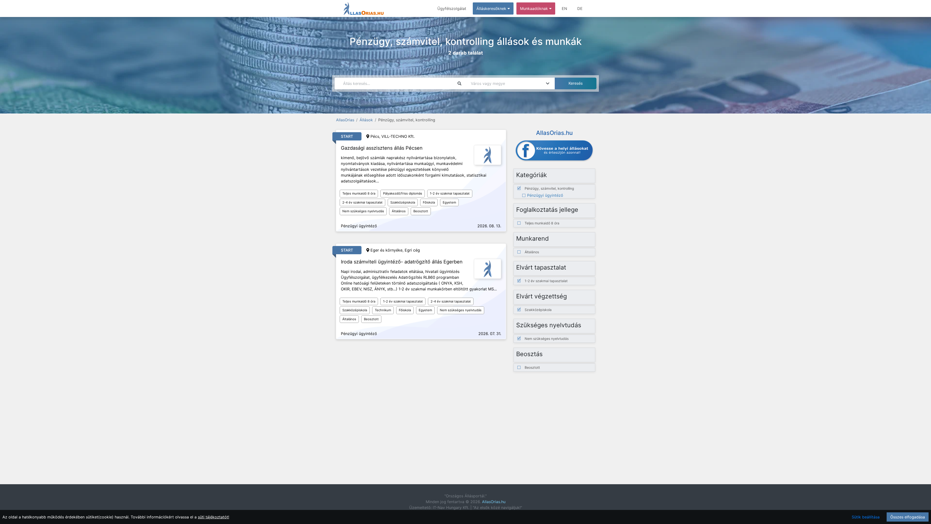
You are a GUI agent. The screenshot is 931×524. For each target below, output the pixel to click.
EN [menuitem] (564, 8)
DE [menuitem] (580, 8)
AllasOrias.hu (494, 501)
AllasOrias (345, 119)
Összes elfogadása (907, 517)
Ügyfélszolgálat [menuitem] (451, 8)
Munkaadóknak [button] (534, 8)
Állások (366, 119)
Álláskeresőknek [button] (491, 8)
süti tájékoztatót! (213, 517)
